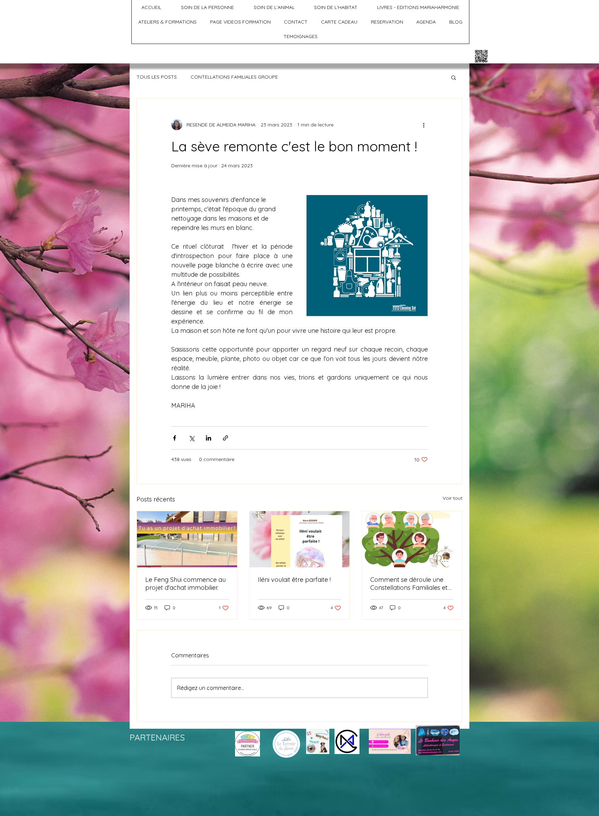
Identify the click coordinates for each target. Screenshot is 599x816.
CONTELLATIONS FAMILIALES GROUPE (234, 77)
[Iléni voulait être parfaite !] (300, 539)
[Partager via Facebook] (174, 438)
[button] (453, 77)
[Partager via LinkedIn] (208, 438)
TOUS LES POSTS (157, 77)
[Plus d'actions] (423, 125)
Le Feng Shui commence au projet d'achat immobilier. (185, 584)
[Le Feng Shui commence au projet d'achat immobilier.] (187, 539)
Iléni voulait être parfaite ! (294, 580)
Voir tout (452, 498)
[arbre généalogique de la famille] (412, 539)
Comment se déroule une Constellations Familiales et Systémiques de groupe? (409, 584)
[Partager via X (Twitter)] (191, 438)
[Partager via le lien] (225, 438)
